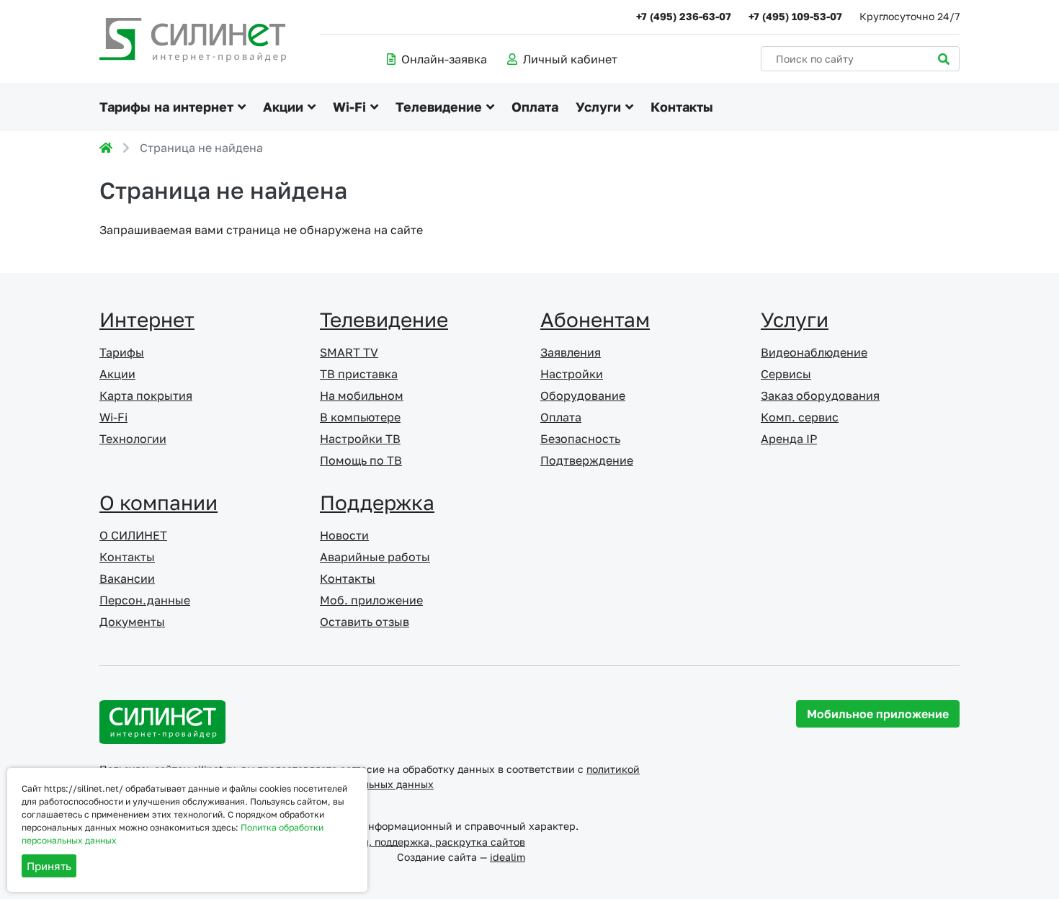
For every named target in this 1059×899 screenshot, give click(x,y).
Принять (49, 865)
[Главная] (105, 147)
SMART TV (349, 352)
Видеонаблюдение (814, 352)
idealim (507, 857)
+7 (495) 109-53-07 (795, 16)
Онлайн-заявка (444, 59)
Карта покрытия (145, 395)
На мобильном (361, 395)
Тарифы (121, 352)
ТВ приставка (359, 374)
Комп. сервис (800, 417)
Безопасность (580, 438)
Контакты (682, 107)
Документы (132, 621)
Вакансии (127, 578)
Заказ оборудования (820, 395)
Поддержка (377, 502)
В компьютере (360, 417)
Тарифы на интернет (166, 107)
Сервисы (786, 374)
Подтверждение (586, 460)
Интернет (147, 319)
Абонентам (595, 319)
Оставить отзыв (364, 621)
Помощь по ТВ (361, 460)
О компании (158, 502)
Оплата (534, 107)
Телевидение (439, 107)
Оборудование (582, 395)
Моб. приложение (371, 600)
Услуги (598, 107)
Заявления (570, 352)
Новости (344, 535)
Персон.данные (144, 600)
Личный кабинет (570, 59)
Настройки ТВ (360, 438)
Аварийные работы (375, 557)
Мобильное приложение (878, 714)
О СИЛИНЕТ (133, 535)
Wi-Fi (349, 107)
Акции (283, 107)
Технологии (132, 438)
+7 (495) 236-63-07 (683, 16)
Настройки (571, 374)
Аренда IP (789, 438)
